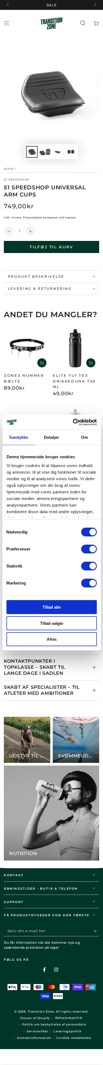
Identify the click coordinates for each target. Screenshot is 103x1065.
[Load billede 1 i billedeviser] (32, 152)
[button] (82, 23)
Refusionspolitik (69, 1018)
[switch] (89, 549)
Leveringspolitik (67, 1031)
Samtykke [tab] (18, 437)
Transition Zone (41, 1011)
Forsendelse (32, 217)
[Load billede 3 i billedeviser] (58, 152)
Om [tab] (84, 437)
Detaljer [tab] (51, 437)
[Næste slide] (94, 5)
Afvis (52, 639)
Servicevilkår (37, 1031)
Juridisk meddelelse (73, 1038)
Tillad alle (52, 607)
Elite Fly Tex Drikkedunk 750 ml (74, 381)
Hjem (8, 168)
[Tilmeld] (96, 931)
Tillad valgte (51, 623)
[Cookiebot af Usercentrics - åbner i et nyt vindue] (73, 422)
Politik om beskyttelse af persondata (54, 1024)
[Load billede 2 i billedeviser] (45, 152)
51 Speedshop (16, 179)
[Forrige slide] (8, 5)
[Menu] (6, 23)
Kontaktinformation (34, 1038)
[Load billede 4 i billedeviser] (71, 152)
